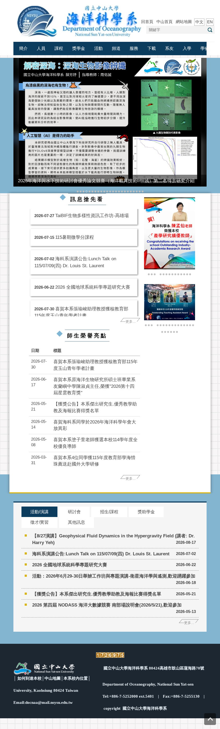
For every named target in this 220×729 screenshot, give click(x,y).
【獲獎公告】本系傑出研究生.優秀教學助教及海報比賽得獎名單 (96, 594)
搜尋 (210, 30)
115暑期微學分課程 (74, 234)
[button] (20, 125)
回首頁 (147, 21)
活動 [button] (98, 48)
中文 (199, 22)
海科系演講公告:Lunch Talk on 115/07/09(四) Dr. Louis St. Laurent (101, 553)
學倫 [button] (204, 48)
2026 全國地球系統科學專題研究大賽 (92, 284)
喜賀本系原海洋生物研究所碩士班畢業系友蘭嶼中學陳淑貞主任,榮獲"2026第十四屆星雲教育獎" (94, 386)
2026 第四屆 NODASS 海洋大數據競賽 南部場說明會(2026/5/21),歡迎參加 (107, 604)
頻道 (116, 48)
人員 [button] (41, 48)
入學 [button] (187, 48)
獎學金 (78, 48)
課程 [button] (58, 48)
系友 (169, 48)
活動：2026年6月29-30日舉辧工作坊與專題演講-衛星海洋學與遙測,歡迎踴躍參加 (113, 576)
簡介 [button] (23, 48)
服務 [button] (134, 48)
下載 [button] (151, 48)
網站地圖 (184, 21)
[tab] (77, 191)
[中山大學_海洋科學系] (79, 20)
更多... (131, 321)
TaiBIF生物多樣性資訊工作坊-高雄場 (92, 212)
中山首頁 (164, 21)
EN (210, 22)
